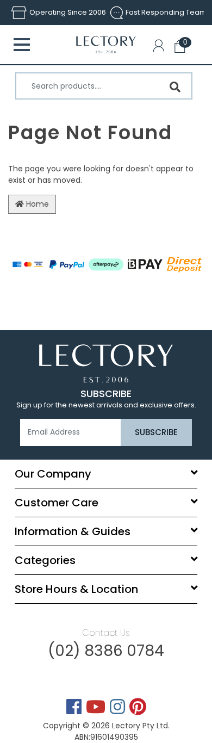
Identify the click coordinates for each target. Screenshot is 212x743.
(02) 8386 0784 (106, 650)
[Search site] (175, 87)
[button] (161, 48)
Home (36, 204)
